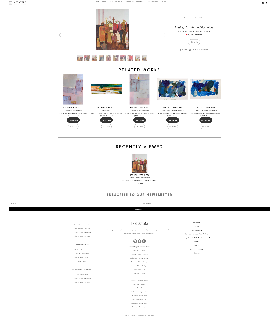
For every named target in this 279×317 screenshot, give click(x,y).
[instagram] (135, 241)
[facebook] (139, 241)
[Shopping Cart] (263, 3)
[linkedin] (143, 241)
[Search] (266, 3)
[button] (104, 2)
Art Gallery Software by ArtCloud (145, 315)
